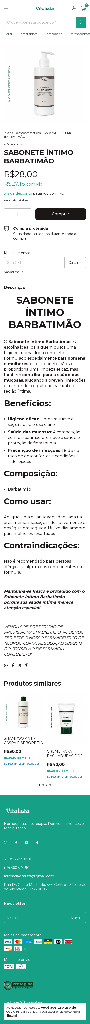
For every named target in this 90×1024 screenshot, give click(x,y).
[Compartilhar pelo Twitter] (20, 665)
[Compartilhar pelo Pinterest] (27, 665)
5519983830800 (18, 859)
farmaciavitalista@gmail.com (29, 876)
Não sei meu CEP (16, 272)
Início (8, 133)
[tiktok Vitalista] (37, 842)
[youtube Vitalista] (26, 842)
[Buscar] (81, 22)
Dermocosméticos (28, 133)
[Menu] (6, 8)
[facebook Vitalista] (16, 842)
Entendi (12, 1015)
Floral (8, 34)
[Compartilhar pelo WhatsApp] (6, 665)
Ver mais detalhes (16, 200)
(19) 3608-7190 (17, 867)
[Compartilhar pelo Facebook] (13, 665)
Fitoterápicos (28, 34)
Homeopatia (53, 34)
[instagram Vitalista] (6, 842)
